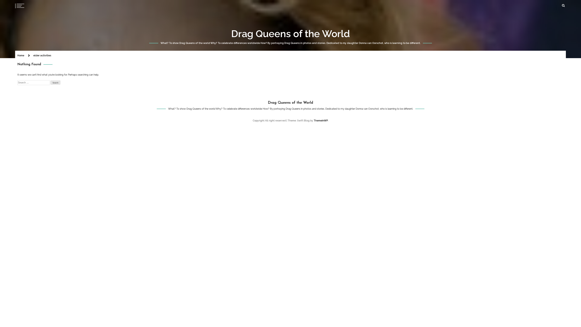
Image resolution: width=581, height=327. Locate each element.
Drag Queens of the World (290, 33)
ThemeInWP (321, 120)
